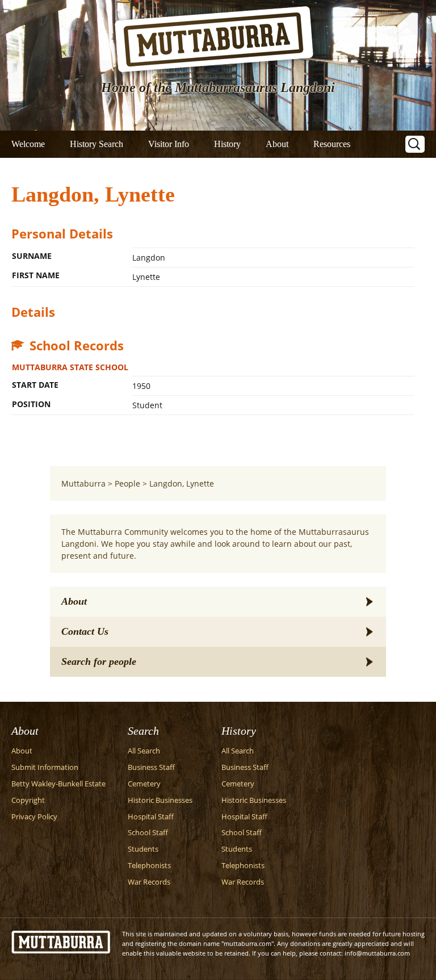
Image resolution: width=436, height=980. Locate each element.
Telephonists (149, 865)
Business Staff (151, 767)
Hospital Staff (151, 817)
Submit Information (44, 767)
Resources (331, 144)
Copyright (28, 800)
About (277, 144)
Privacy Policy (34, 817)
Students (143, 849)
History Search (96, 144)
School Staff (148, 832)
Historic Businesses (160, 800)
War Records (149, 882)
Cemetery (144, 784)
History (227, 144)
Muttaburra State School (70, 367)
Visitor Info (168, 144)
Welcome (28, 144)
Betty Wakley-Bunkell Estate (58, 784)
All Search (144, 751)
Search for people (98, 661)
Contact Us (84, 631)
